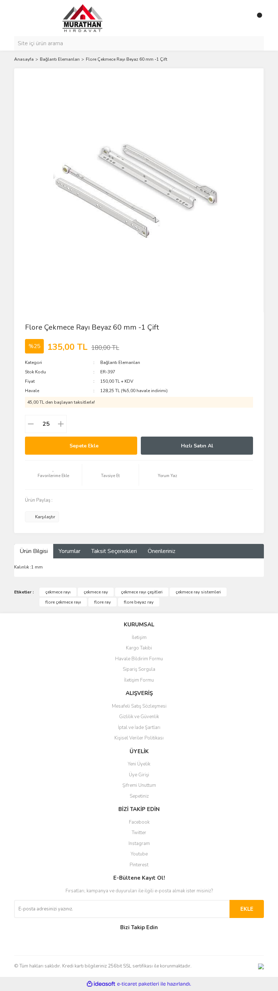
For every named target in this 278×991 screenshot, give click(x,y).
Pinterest (139, 865)
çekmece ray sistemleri (198, 592)
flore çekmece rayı (63, 602)
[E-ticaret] (138, 984)
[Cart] (256, 18)
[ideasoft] (101, 984)
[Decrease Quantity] (30, 424)
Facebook (139, 822)
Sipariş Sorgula (139, 669)
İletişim (139, 637)
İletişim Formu (139, 680)
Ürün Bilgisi (34, 551)
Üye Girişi (139, 775)
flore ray (102, 602)
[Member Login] (242, 18)
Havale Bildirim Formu (139, 659)
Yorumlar (69, 551)
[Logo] (76, 18)
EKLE (246, 909)
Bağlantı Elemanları (120, 362)
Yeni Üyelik (139, 764)
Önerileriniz (161, 551)
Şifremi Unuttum (139, 785)
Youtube (139, 854)
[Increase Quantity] (60, 424)
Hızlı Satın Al (197, 445)
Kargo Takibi (139, 648)
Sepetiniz (139, 796)
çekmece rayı (58, 592)
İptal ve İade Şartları (139, 727)
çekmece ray (96, 592)
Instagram (139, 843)
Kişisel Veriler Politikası (139, 738)
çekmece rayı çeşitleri (142, 592)
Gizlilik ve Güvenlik (139, 716)
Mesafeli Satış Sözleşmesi (139, 706)
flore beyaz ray (138, 602)
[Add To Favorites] (53, 475)
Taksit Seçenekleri (114, 551)
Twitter (139, 832)
